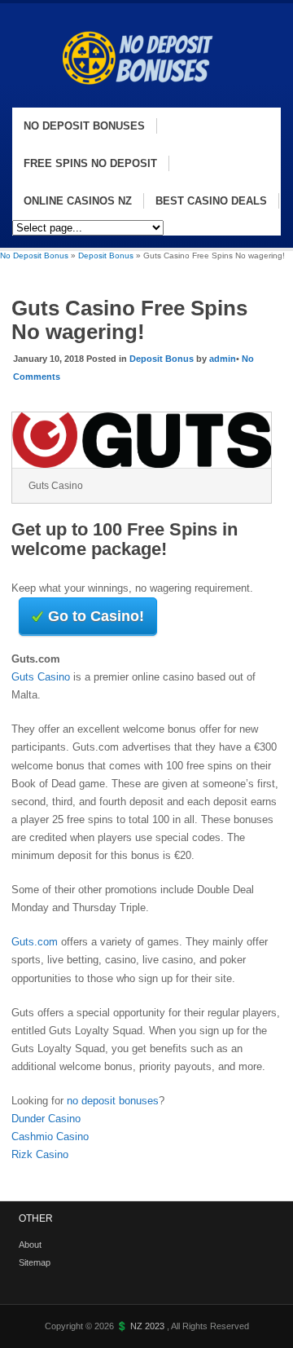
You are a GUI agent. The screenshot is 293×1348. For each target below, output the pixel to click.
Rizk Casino (39, 1154)
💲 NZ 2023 (141, 1326)
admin (222, 358)
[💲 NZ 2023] (144, 99)
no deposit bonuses (113, 1101)
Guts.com (34, 942)
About (30, 1244)
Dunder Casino (46, 1118)
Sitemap (34, 1262)
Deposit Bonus (105, 255)
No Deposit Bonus (34, 255)
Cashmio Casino (50, 1136)
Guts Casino (40, 677)
